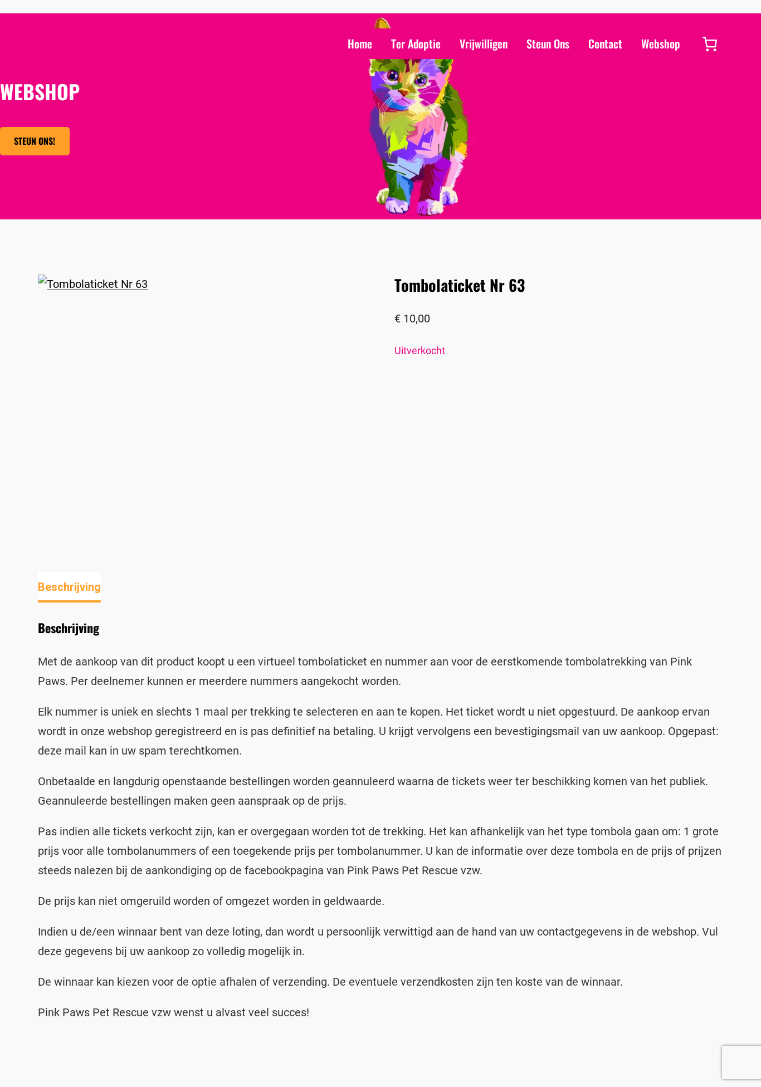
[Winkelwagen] (709, 44)
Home (360, 43)
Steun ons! (34, 141)
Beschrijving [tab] (69, 587)
